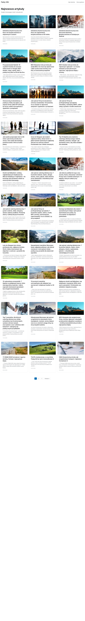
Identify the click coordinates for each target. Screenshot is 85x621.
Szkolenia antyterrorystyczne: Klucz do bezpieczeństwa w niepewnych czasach (12, 32)
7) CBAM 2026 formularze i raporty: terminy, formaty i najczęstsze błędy (14, 359)
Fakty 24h (5, 2)
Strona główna (80, 2)
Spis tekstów (71, 2)
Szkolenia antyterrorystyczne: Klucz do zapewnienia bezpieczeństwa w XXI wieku (40, 32)
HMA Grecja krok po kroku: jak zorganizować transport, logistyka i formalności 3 (70, 359)
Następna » (47, 378)
